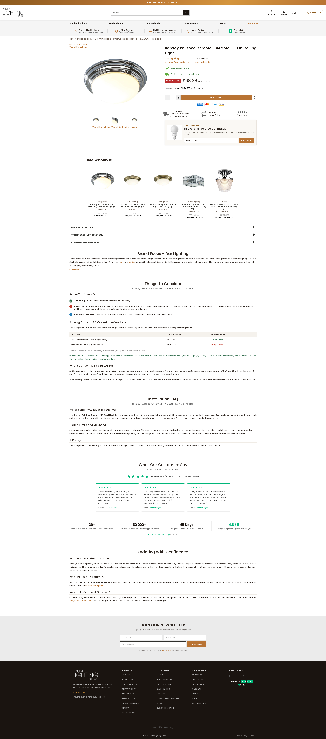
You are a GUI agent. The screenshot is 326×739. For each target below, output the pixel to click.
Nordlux (195, 698)
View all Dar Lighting (78, 47)
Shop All (160, 674)
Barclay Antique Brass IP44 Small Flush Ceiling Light (132, 205)
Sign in (125, 703)
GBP (294, 12)
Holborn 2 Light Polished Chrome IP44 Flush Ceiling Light (193, 206)
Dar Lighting (172, 58)
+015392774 (315, 12)
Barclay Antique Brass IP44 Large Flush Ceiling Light (163, 205)
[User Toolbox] (272, 12)
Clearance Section (165, 708)
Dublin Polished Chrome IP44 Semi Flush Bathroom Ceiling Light (224, 206)
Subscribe (197, 644)
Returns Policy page (94, 585)
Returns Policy (128, 694)
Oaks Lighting (198, 684)
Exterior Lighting (116, 23)
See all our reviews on (162, 535)
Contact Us (127, 679)
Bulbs (159, 703)
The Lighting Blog (129, 684)
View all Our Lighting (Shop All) (124, 127)
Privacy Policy (166, 651)
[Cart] (284, 12)
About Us (126, 674)
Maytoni (195, 694)
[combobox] (147, 13)
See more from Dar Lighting (177, 62)
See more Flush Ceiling (201, 62)
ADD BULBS (246, 140)
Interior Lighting (78, 23)
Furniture (161, 694)
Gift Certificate (129, 713)
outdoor (132, 262)
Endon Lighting (198, 679)
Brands (222, 23)
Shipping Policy (129, 689)
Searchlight (197, 689)
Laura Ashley (190, 23)
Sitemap (125, 708)
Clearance (253, 23)
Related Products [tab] (99, 160)
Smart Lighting (154, 23)
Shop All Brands (199, 703)
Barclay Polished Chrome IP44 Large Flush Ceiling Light (102, 205)
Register (135, 703)
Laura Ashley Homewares (168, 698)
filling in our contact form (80, 600)
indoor (121, 262)
